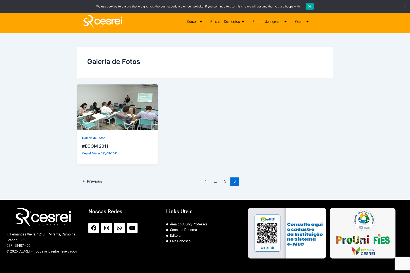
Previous (92, 181)
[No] (405, 6)
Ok (310, 6)
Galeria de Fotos (93, 138)
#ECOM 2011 (95, 146)
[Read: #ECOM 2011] (117, 107)
